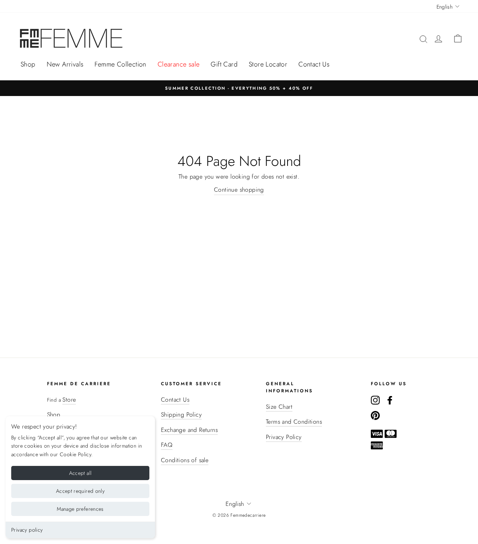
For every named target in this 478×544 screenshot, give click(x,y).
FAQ (167, 445)
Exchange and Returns (189, 430)
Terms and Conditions (294, 421)
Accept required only (80, 491)
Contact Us (313, 64)
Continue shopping (239, 189)
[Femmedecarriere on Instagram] (375, 400)
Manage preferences (80, 509)
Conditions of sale (184, 460)
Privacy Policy (284, 437)
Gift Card (224, 64)
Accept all (80, 473)
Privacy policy (27, 530)
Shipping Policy (181, 414)
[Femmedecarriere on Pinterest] (375, 415)
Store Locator (268, 64)
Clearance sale (179, 64)
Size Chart (279, 406)
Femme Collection (120, 64)
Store (69, 399)
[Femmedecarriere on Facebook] (389, 400)
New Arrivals (65, 64)
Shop (28, 64)
